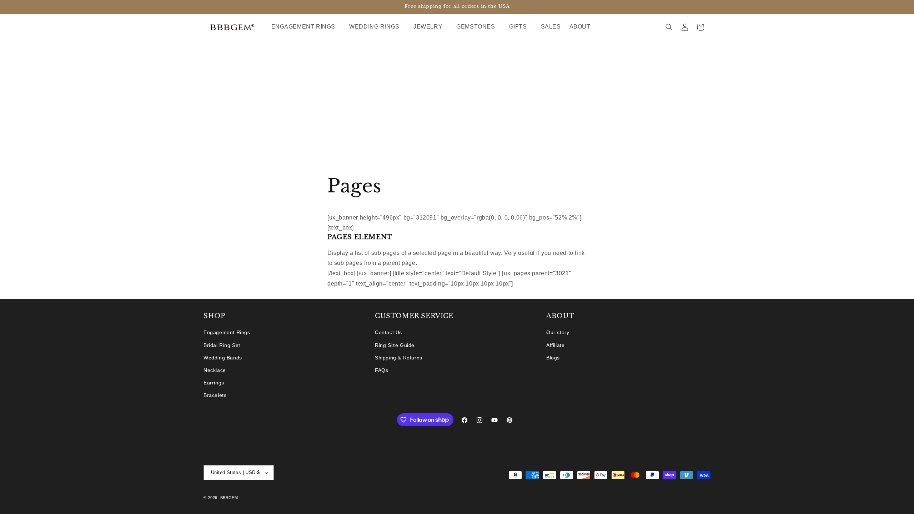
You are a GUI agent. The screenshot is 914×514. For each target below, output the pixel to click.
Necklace (215, 370)
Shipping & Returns (398, 358)
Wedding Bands (223, 358)
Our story (557, 332)
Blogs (553, 358)
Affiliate (555, 345)
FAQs (381, 370)
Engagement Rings (227, 332)
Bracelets (215, 395)
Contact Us (388, 332)
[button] (306, 27)
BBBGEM (229, 497)
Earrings (214, 383)
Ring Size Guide (395, 345)
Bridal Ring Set (222, 345)
